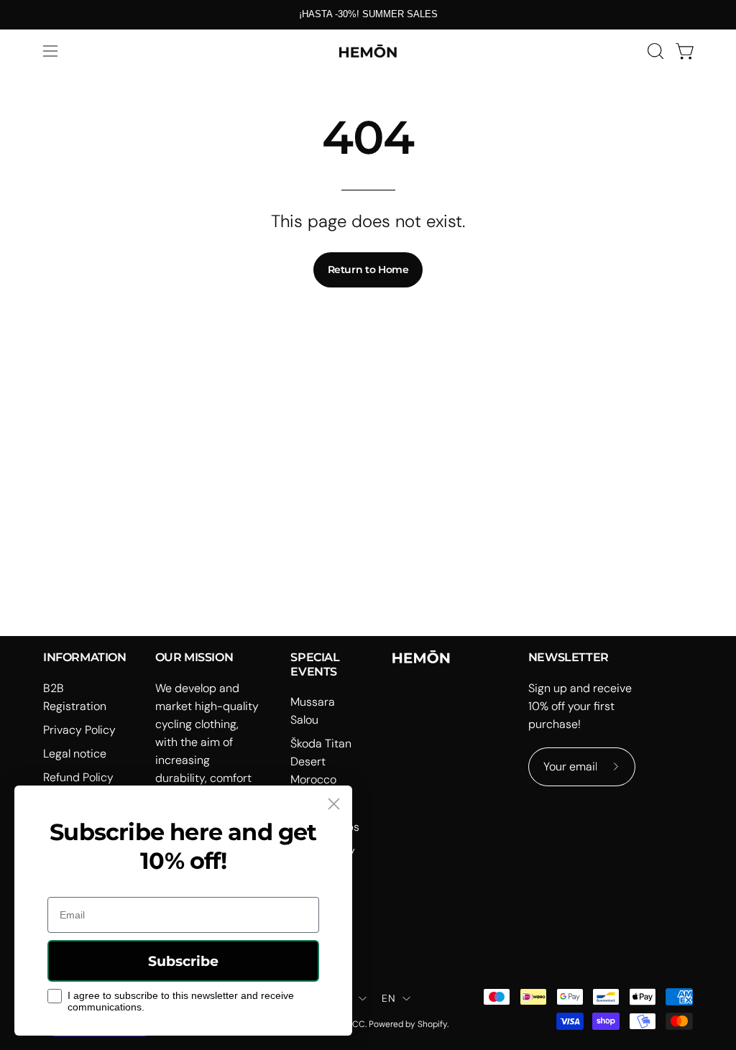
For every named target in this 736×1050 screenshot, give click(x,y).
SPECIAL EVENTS (314, 664)
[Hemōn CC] (368, 51)
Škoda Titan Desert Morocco (320, 761)
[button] (654, 51)
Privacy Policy (79, 729)
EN (388, 998)
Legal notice (74, 753)
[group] (368, 14)
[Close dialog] (333, 803)
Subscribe (183, 961)
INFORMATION (84, 657)
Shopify (432, 1024)
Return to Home (368, 269)
